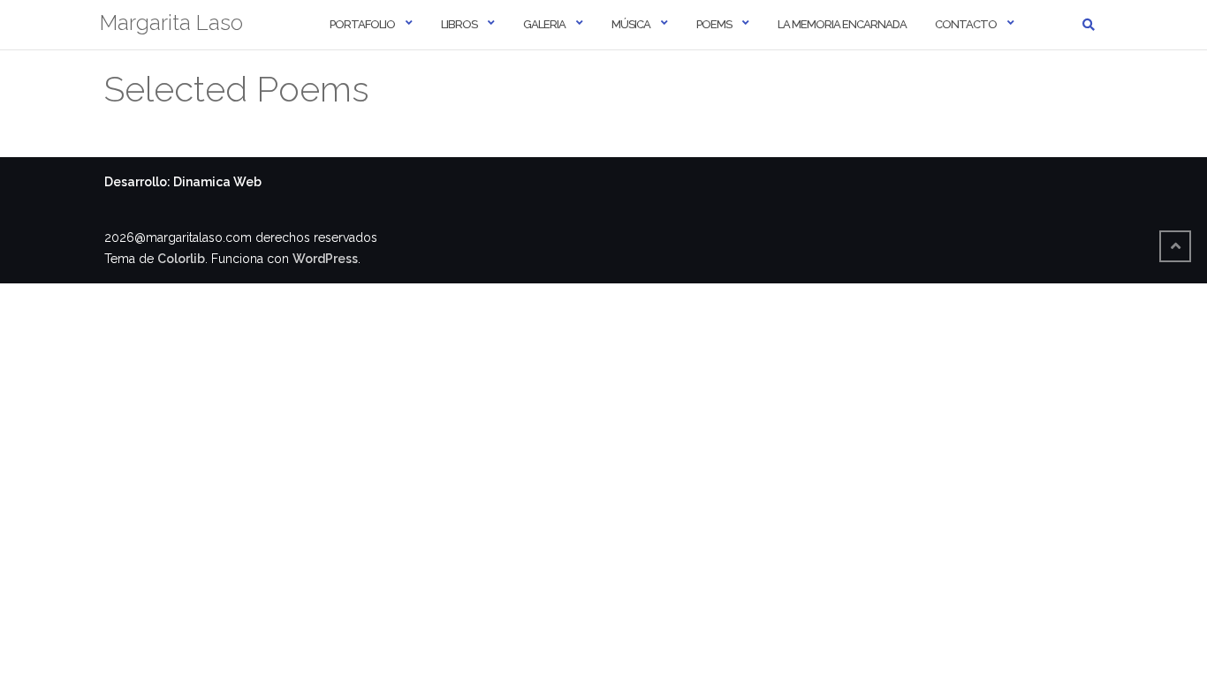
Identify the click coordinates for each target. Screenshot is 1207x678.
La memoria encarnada (842, 24)
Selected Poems (236, 88)
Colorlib (181, 259)
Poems (714, 24)
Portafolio (362, 24)
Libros (459, 24)
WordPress (325, 259)
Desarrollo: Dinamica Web (183, 182)
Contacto (966, 24)
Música (630, 24)
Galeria (544, 24)
